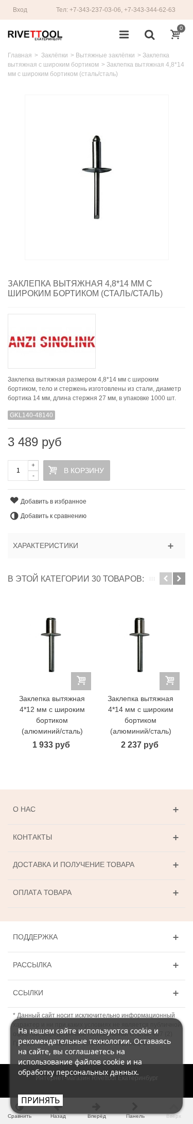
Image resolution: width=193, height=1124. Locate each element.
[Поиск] (149, 35)
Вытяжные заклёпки (105, 55)
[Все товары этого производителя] (96, 338)
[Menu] (124, 35)
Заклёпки (54, 55)
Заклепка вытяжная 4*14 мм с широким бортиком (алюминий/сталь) (140, 714)
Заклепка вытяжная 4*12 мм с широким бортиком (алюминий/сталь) (52, 714)
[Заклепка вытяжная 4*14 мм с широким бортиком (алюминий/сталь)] (140, 645)
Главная (20, 55)
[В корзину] (81, 681)
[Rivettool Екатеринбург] (35, 34)
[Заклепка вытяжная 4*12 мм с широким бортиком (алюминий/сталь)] (52, 645)
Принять (40, 1100)
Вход (20, 9)
